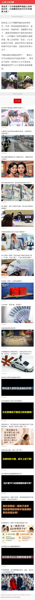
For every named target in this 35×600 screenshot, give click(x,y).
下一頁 (17, 101)
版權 (19, 597)
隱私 (16, 597)
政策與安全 (9, 597)
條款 (13, 597)
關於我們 (3, 597)
